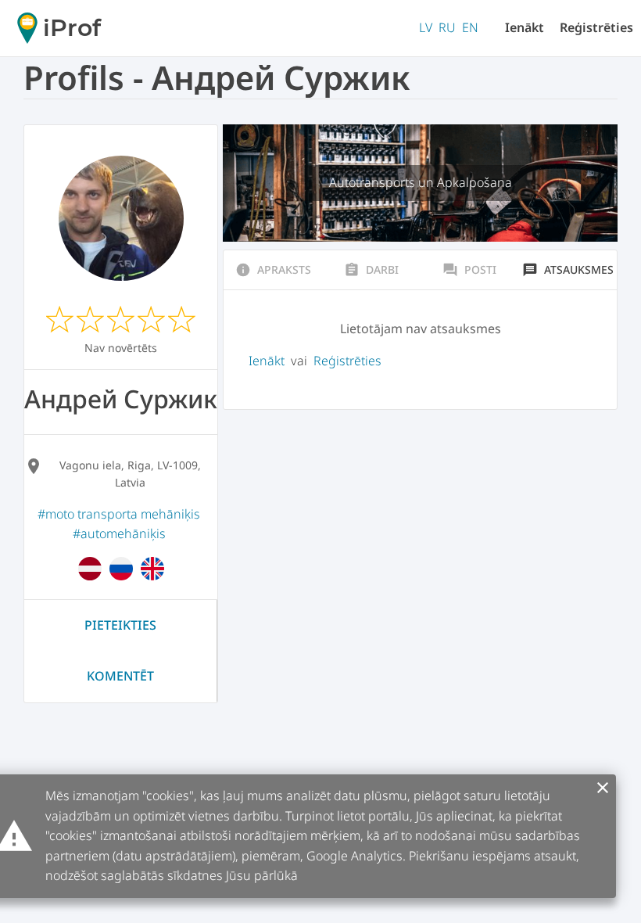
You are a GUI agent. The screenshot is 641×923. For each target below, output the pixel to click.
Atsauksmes (568, 270)
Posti (469, 270)
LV (425, 27)
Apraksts (273, 270)
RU (447, 27)
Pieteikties (120, 625)
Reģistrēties (596, 27)
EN (470, 27)
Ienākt (524, 27)
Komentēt (120, 675)
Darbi (371, 270)
